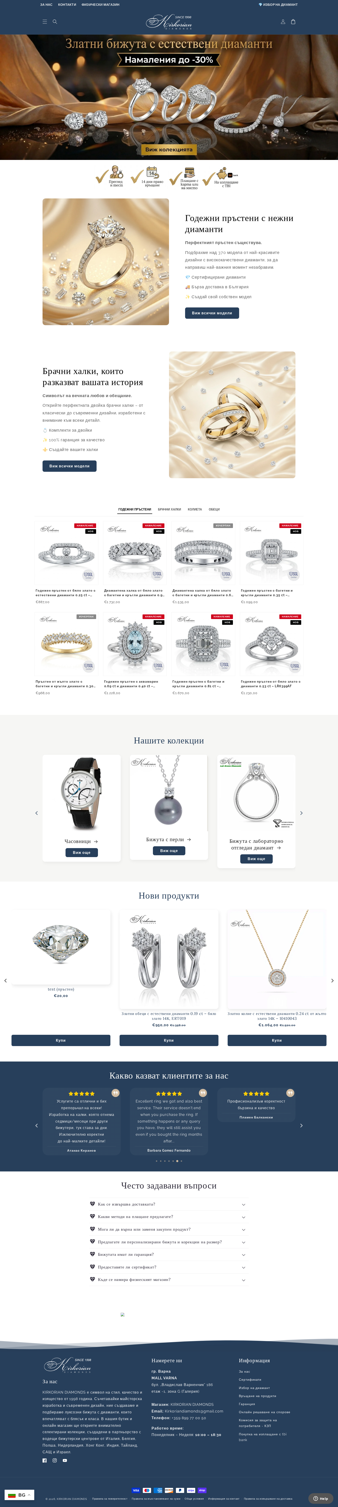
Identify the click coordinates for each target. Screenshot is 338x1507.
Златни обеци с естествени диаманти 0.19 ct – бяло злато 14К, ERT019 (169, 1016)
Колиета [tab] (195, 509)
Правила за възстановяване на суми (156, 1498)
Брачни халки (253, 841)
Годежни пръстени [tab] (134, 509)
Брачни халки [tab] (169, 509)
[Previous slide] (36, 813)
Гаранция (247, 1404)
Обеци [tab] (214, 509)
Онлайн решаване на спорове (264, 1412)
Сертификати (250, 1379)
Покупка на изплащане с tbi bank (263, 1437)
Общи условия (194, 1498)
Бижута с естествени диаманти (82, 844)
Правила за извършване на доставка (268, 1498)
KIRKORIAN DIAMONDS (72, 1499)
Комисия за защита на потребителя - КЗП (258, 1423)
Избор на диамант (254, 1388)
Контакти (67, 4)
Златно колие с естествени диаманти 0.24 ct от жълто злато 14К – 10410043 (277, 1016)
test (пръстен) (61, 989)
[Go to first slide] (301, 813)
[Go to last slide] (5, 980)
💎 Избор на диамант (278, 4)
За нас (46, 4)
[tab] (157, 1161)
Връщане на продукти (257, 1396)
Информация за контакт (224, 1498)
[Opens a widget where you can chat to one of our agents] (320, 1499)
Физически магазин (101, 4)
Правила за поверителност (110, 1498)
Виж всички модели (212, 313)
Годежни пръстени (166, 839)
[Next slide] (332, 980)
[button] (45, 22)
